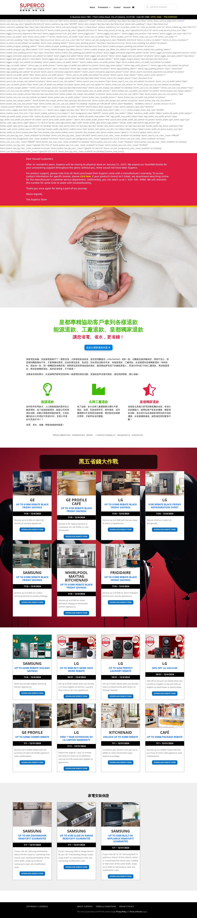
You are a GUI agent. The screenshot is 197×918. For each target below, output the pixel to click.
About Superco (84, 906)
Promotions (103, 7)
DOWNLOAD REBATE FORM (32, 529)
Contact (117, 7)
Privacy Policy (126, 906)
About (92, 7)
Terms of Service (136, 912)
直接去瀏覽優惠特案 (97, 347)
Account (127, 7)
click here (85, 176)
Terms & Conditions (106, 906)
